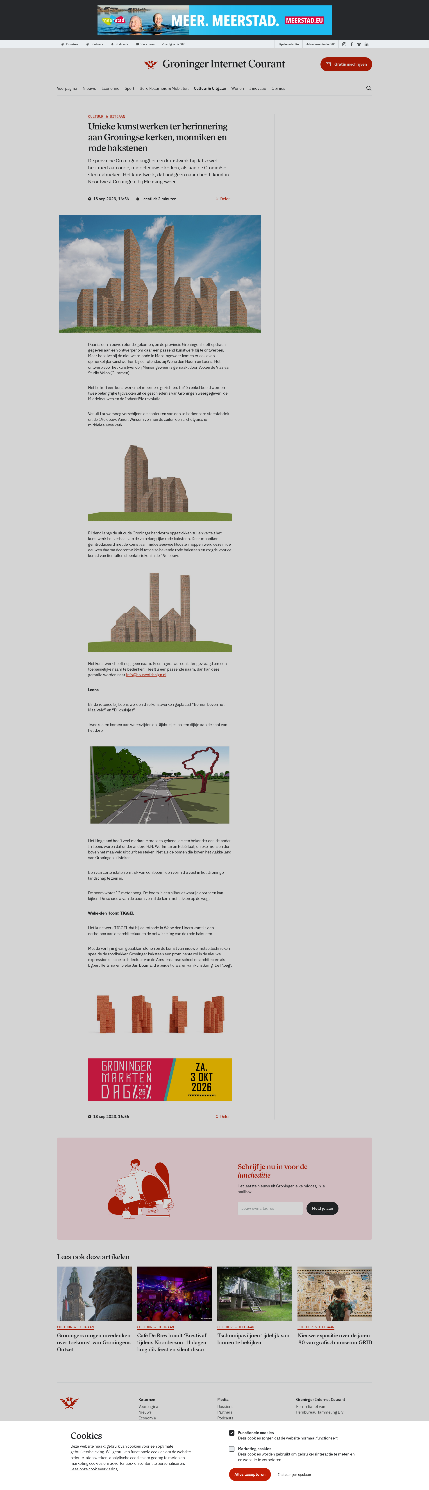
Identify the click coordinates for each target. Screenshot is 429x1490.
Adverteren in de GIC (320, 44)
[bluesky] (359, 44)
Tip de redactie (288, 44)
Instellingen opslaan (294, 1474)
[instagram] (344, 44)
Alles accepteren (250, 1474)
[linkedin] (366, 44)
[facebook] (351, 44)
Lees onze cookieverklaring (94, 1469)
